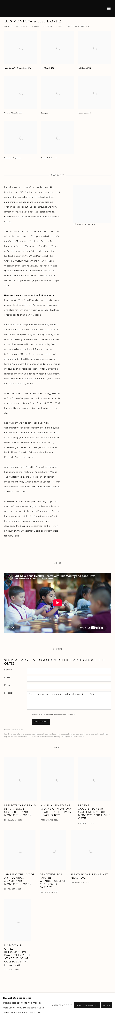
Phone (7, 685)
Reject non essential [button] (87, 1005)
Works (8, 26)
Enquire (47, 26)
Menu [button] (109, 9)
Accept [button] (106, 1005)
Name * (8, 669)
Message (9, 693)
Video (35, 26)
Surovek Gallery (14, 8)
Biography (22, 26)
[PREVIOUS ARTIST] (66, 26)
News (59, 26)
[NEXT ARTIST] (88, 26)
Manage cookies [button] (62, 1005)
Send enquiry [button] (41, 722)
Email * (7, 677)
